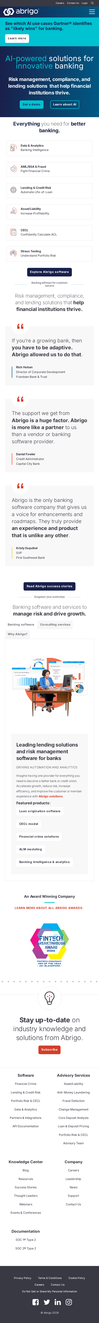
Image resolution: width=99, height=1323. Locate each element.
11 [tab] (14, 982)
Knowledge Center (26, 1162)
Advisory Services (73, 1075)
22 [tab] (79, 982)
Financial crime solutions (39, 836)
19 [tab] (61, 982)
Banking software (21, 624)
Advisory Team (73, 1143)
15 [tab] (37, 982)
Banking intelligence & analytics (44, 862)
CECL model (28, 824)
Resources (26, 1179)
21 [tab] (73, 982)
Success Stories (26, 1187)
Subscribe (49, 1049)
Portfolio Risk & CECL (25, 1101)
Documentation (26, 1231)
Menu (92, 12)
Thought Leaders (25, 1195)
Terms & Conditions (50, 1278)
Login (85, 3)
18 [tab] (55, 982)
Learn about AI (64, 104)
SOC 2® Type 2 (25, 1248)
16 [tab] (43, 982)
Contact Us (73, 3)
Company (73, 1162)
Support (73, 1195)
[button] (49, 1291)
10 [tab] (8, 982)
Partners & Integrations (25, 1118)
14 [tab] (31, 982)
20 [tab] (67, 982)
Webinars (25, 1204)
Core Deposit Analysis (73, 1118)
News (73, 1187)
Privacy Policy (22, 1278)
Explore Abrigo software (49, 272)
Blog (26, 1170)
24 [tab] (91, 982)
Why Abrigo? (18, 634)
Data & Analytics (25, 1109)
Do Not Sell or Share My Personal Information (49, 1291)
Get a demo (31, 104)
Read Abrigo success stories (50, 586)
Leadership (73, 1179)
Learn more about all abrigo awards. (49, 908)
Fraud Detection (73, 1101)
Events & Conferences (26, 1212)
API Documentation (25, 1126)
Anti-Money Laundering (73, 1092)
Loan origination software (40, 811)
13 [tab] (26, 982)
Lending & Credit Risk (26, 1092)
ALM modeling (30, 849)
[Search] (92, 3)
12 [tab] (20, 982)
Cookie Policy (76, 1278)
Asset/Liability (73, 1084)
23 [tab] (85, 982)
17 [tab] (49, 982)
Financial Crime (25, 1084)
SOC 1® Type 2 (26, 1240)
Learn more (17, 38)
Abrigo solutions (51, 796)
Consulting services (55, 624)
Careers (60, 3)
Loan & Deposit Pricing (73, 1126)
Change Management (73, 1109)
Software (26, 1075)
